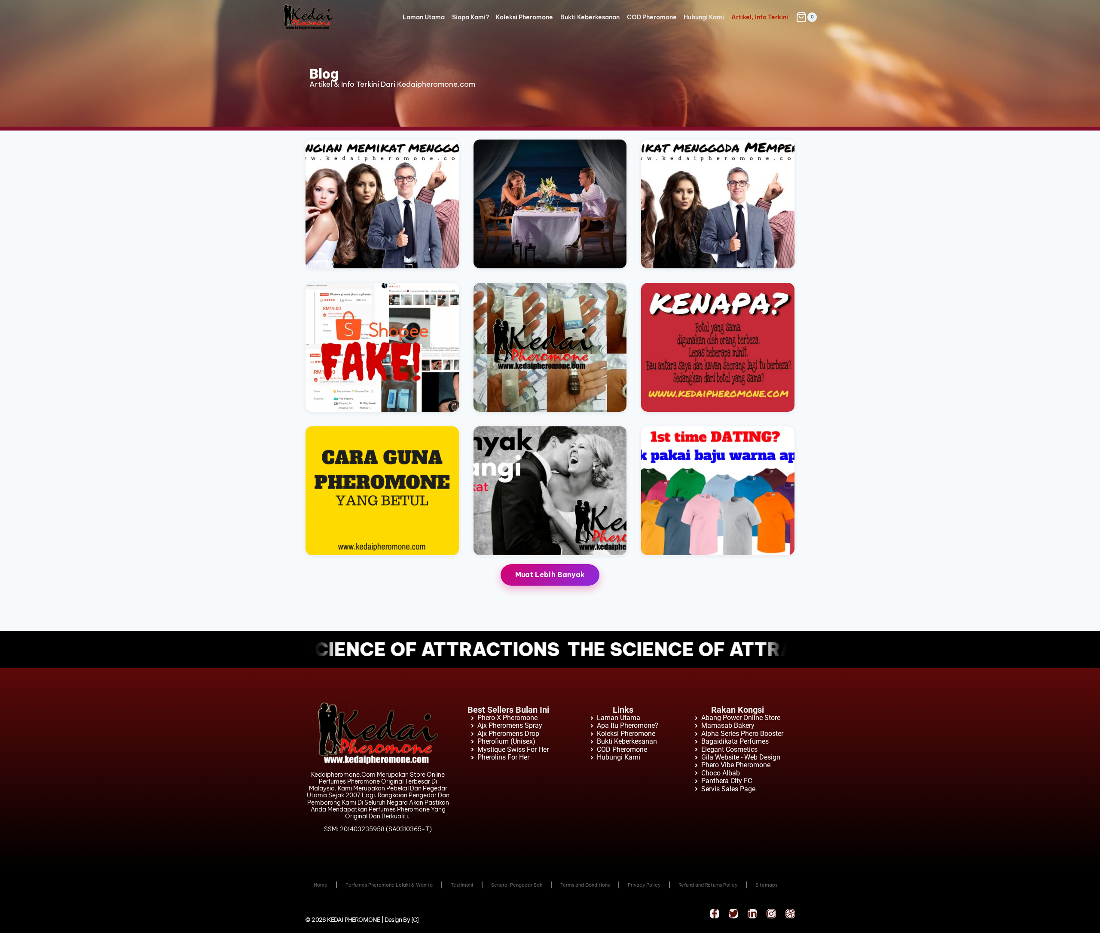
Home (320, 885)
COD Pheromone (652, 17)
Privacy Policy (644, 885)
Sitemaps (766, 885)
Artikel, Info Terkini (759, 17)
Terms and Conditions (585, 885)
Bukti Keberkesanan (590, 17)
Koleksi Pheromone (524, 17)
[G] (415, 919)
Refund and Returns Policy (707, 885)
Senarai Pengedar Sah (516, 885)
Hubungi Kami (704, 17)
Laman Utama (424, 17)
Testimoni (462, 885)
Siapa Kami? (470, 17)
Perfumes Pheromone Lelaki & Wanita (389, 885)
